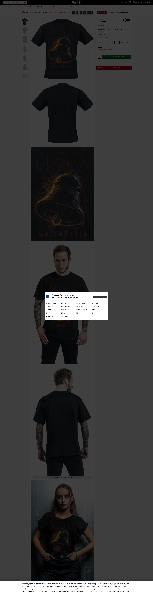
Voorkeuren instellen (98, 608)
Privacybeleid (126, 591)
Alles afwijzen (76, 608)
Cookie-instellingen (77, 591)
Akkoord (55, 608)
